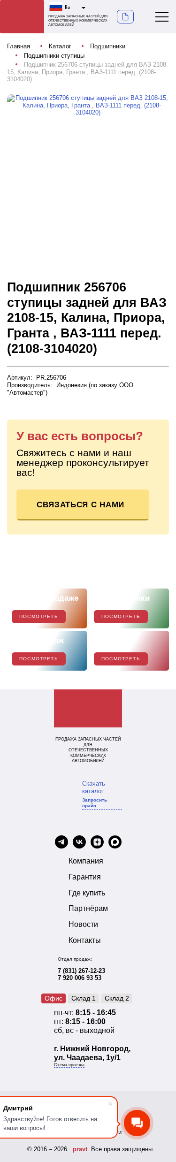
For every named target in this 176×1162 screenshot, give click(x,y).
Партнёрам (88, 908)
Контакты (85, 940)
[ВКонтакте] (79, 842)
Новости (83, 924)
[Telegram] (61, 842)
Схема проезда (69, 1065)
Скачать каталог (93, 787)
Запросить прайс (94, 802)
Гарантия (85, 877)
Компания (86, 861)
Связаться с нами (80, 504)
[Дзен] (97, 842)
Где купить (87, 893)
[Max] (115, 842)
